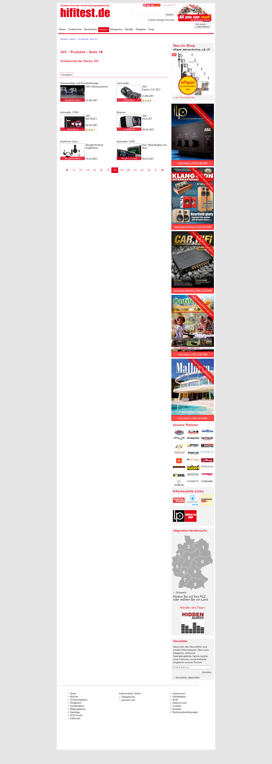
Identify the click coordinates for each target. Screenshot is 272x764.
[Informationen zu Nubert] (193, 468)
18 (114, 170)
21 (135, 170)
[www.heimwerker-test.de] (206, 508)
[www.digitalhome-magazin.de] (179, 508)
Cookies (177, 706)
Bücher (74, 696)
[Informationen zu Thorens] (207, 475)
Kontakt (177, 709)
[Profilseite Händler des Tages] (192, 632)
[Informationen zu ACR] (179, 432)
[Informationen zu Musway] (179, 468)
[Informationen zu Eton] (193, 447)
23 (148, 170)
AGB (175, 699)
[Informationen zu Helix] (193, 454)
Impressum (179, 693)
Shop (151, 29)
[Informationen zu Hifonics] (207, 454)
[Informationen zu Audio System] (193, 432)
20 (128, 170)
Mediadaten (179, 696)
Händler (129, 29)
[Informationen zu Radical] (179, 475)
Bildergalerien (78, 709)
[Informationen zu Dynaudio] (193, 439)
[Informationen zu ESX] (179, 447)
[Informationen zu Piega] (207, 468)
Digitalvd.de (128, 697)
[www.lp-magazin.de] (179, 524)
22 (142, 170)
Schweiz (181, 592)
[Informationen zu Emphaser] (207, 439)
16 (101, 170)
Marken (103, 29)
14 (87, 170)
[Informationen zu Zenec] (207, 483)
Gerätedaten (77, 706)
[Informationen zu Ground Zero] (179, 454)
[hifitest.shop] (191, 524)
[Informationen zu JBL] (179, 461)
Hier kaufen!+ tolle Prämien (202, 25)
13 (80, 170)
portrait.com (128, 700)
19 (121, 170)
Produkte (66, 74)
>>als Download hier (184, 97)
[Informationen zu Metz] (207, 461)
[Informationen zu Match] (193, 461)
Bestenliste (90, 29)
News (62, 29)
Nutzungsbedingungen (185, 712)
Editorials (75, 718)
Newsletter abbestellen (188, 677)
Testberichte (75, 29)
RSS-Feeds (76, 715)
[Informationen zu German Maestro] (207, 447)
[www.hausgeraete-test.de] (193, 508)
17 (108, 170)
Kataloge (75, 712)
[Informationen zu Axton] (207, 432)
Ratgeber (141, 29)
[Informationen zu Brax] (179, 439)
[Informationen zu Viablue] (179, 483)
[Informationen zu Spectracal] (193, 475)
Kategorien (116, 29)
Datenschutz (180, 703)
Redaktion (75, 703)
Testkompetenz (78, 699)
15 (94, 170)
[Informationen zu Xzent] (193, 483)
